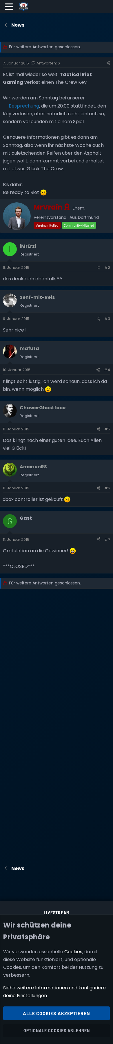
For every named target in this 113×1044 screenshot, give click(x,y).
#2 (107, 267)
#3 (107, 318)
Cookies (73, 951)
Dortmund (88, 217)
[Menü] (9, 6)
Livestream (57, 912)
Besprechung (24, 106)
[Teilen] (108, 63)
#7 (107, 539)
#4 (107, 370)
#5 (107, 429)
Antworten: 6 (48, 63)
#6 (107, 488)
